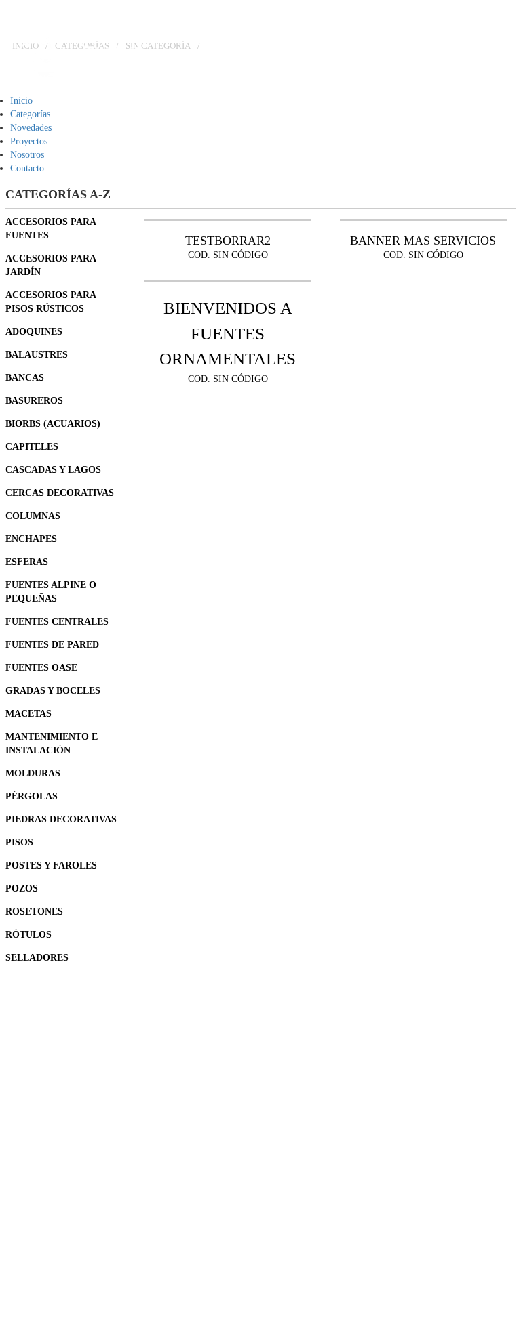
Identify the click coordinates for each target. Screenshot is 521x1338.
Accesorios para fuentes (50, 229)
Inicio (21, 101)
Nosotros (27, 155)
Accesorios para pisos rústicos (50, 302)
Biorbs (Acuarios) (52, 424)
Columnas (32, 516)
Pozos (21, 888)
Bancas (24, 378)
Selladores (37, 958)
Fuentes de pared (52, 645)
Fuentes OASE (41, 668)
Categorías (30, 114)
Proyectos (28, 141)
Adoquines (33, 332)
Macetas (28, 714)
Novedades (31, 128)
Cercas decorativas (59, 493)
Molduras (32, 773)
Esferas (26, 562)
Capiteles (31, 447)
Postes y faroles (51, 865)
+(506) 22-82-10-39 (80, 1093)
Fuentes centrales (57, 621)
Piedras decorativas (61, 819)
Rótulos (28, 934)
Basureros (34, 401)
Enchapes (31, 539)
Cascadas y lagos (53, 470)
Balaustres (36, 355)
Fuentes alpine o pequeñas (50, 592)
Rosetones (34, 911)
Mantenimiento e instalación (51, 743)
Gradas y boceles (52, 691)
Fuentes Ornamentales (85, 1149)
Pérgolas (31, 796)
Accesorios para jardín (50, 265)
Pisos (19, 842)
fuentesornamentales (81, 1204)
